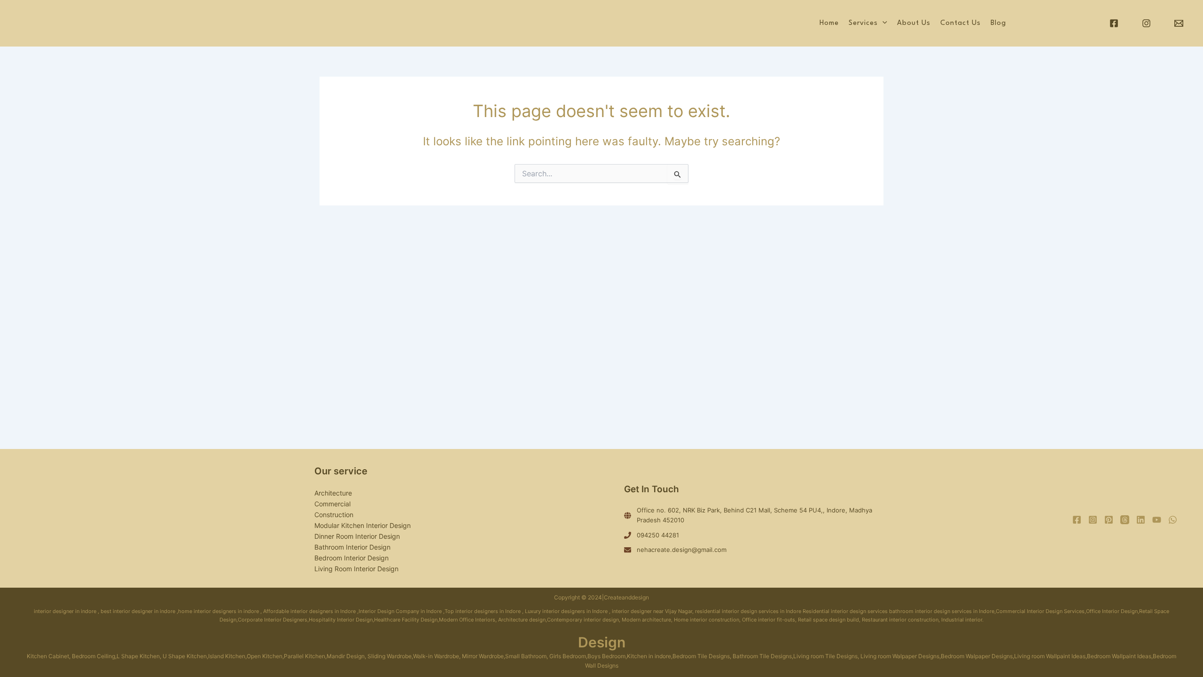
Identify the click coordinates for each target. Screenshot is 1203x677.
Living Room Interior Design (356, 569)
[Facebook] (1114, 23)
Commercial (332, 504)
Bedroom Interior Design (351, 558)
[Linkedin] (1140, 519)
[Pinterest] (1108, 519)
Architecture (333, 493)
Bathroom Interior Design (352, 547)
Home (829, 23)
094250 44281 (658, 535)
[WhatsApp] (1172, 519)
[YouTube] (1156, 519)
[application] (882, 23)
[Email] (1179, 23)
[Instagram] (1146, 23)
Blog (998, 23)
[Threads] (1124, 519)
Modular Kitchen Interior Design (362, 525)
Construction (333, 515)
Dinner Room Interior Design (357, 536)
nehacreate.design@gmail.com (681, 549)
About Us (913, 23)
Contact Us (960, 23)
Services (863, 23)
